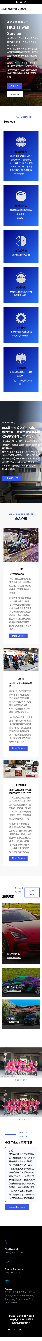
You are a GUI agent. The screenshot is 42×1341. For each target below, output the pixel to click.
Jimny (10, 1018)
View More (32, 892)
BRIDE (21, 678)
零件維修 (21, 327)
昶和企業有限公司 (17, 9)
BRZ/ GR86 (13, 954)
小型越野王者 (13, 1022)
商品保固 (21, 368)
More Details (18, 635)
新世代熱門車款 (14, 957)
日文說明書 (21, 250)
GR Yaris (12, 987)
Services (9, 121)
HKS (21, 569)
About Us (14, 94)
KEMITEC (21, 785)
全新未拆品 (21, 205)
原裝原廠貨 (21, 151)
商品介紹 (21, 519)
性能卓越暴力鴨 (14, 990)
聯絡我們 (14, 86)
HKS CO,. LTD (12, 478)
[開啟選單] (39, 9)
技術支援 (21, 287)
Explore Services (17, 1207)
